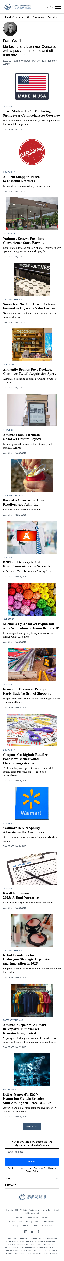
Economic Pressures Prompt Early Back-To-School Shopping (27, 691)
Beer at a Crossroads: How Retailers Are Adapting (23, 502)
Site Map (14, 1226)
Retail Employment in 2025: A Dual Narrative (21, 895)
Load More (32, 1126)
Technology (10, 1090)
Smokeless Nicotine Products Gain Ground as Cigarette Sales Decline (29, 306)
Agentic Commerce (14, 17)
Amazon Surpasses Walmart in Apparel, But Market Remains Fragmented (24, 1029)
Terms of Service (48, 1222)
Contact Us (19, 1218)
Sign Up (32, 1161)
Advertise (45, 1218)
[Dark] (48, 6)
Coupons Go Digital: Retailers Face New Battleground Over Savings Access (26, 758)
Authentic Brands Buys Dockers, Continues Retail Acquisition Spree (29, 371)
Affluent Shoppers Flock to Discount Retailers (21, 178)
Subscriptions (47, 1226)
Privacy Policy (32, 1171)
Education (52, 17)
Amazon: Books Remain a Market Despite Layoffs (22, 436)
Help (36, 1226)
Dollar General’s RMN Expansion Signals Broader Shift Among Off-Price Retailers (27, 1098)
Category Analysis (13, 299)
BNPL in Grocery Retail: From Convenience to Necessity (27, 564)
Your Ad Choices (15, 1222)
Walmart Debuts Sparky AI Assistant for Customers (23, 830)
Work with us (33, 1218)
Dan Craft (8, 129)
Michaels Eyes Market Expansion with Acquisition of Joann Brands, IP (31, 625)
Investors (8, 365)
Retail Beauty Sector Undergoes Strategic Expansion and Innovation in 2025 (27, 959)
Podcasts (26, 1226)
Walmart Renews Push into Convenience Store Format (23, 240)
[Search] (51, 7)
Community (38, 17)
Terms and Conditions (43, 1168)
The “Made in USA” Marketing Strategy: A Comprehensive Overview (31, 113)
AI (28, 17)
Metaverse (9, 430)
